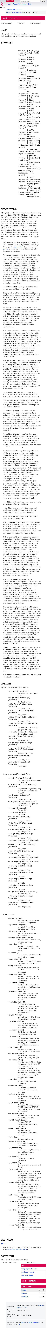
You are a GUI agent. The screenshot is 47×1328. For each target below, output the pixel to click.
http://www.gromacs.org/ (16, 1249)
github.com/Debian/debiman (30, 1322)
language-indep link (29, 1269)
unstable (24, 1296)
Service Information (14, 9)
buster (9, 12)
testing (24, 1293)
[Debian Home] (3, 4)
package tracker (27, 1272)
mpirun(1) (18, 247)
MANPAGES (9, 1)
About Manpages (19, 4)
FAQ (29, 4)
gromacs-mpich (17, 12)
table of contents (29, 1281)
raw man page (27, 1275)
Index (9, 4)
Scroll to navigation (10, 18)
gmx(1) (5, 249)
